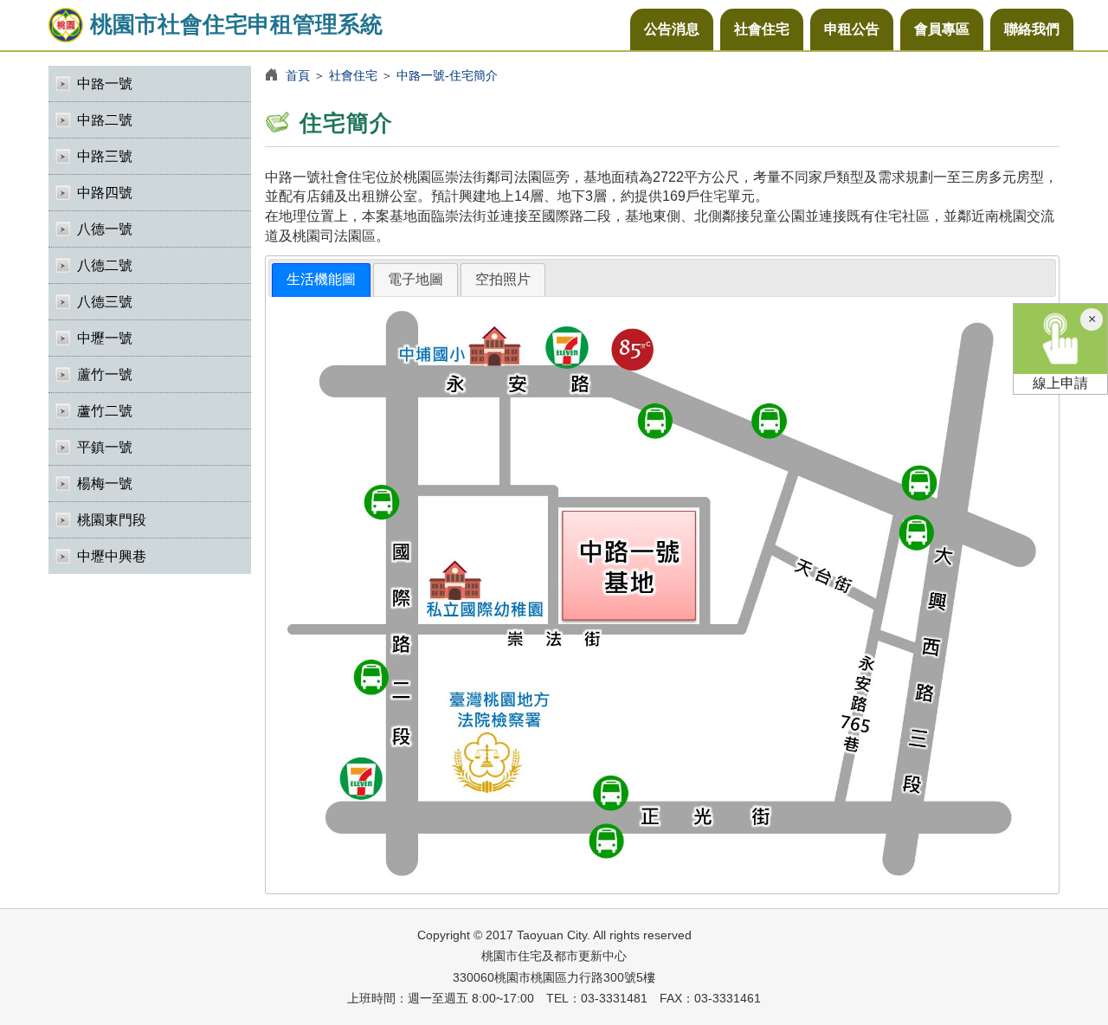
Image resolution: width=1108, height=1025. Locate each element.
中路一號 (104, 83)
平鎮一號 (104, 447)
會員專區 (942, 29)
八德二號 (104, 265)
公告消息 (671, 29)
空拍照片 (503, 279)
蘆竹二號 (104, 410)
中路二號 (104, 120)
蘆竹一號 (104, 374)
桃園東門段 (111, 519)
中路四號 (104, 192)
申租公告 (851, 29)
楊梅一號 (104, 483)
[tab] (321, 280)
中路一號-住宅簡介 (447, 75)
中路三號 (104, 156)
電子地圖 (415, 279)
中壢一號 (104, 338)
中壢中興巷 (111, 556)
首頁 (298, 75)
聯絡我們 (1032, 29)
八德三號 (104, 301)
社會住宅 (761, 29)
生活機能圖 (321, 279)
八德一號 (104, 229)
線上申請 (1060, 383)
